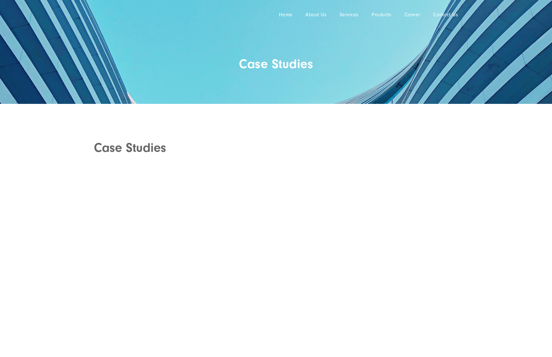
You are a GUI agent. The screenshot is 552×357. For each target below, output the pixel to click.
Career (412, 15)
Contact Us (445, 15)
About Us (315, 15)
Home (286, 15)
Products (381, 15)
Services (349, 15)
